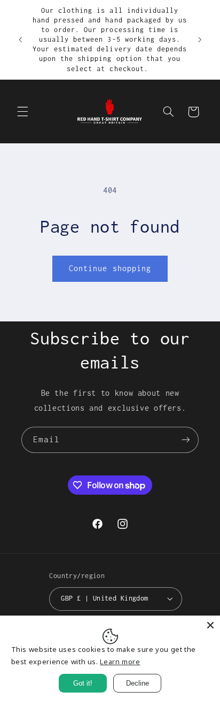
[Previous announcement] (20, 39)
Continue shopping (110, 268)
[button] (22, 111)
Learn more (120, 661)
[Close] (210, 625)
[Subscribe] (186, 440)
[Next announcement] (199, 39)
